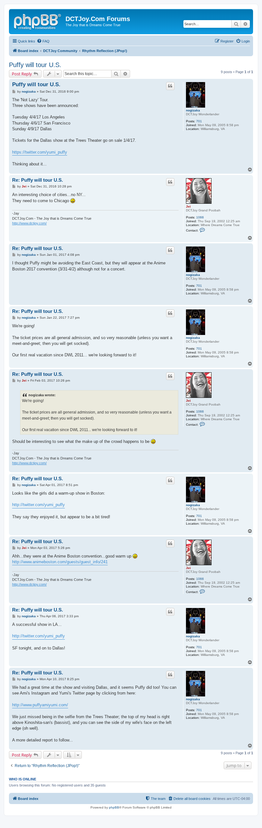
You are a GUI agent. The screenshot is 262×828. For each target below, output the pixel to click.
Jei (188, 206)
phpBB (114, 807)
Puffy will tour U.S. (35, 64)
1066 (200, 217)
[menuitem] (43, 41)
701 (199, 121)
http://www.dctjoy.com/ (29, 223)
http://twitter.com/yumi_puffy (38, 504)
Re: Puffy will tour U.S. (37, 180)
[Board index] (38, 21)
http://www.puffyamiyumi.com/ (40, 705)
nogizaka (193, 110)
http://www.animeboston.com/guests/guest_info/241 (60, 561)
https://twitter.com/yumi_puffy (39, 152)
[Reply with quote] (170, 86)
